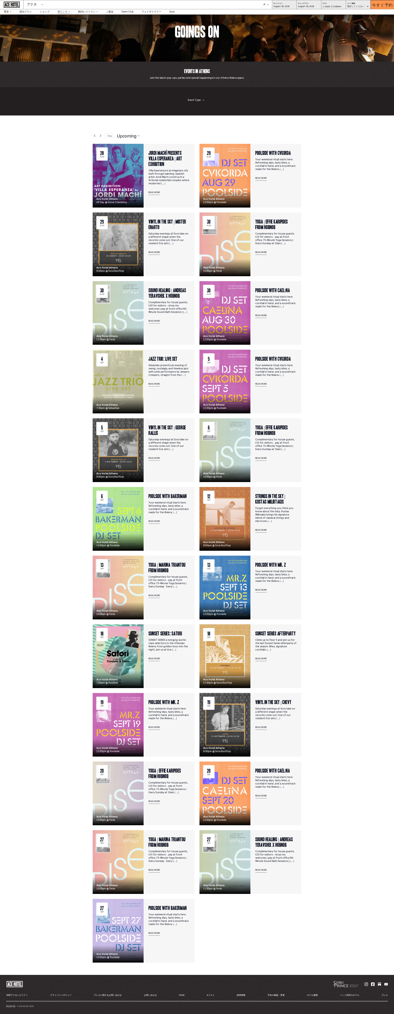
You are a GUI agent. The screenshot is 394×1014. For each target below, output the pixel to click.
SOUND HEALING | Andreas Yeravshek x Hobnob (167, 293)
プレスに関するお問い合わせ (108, 995)
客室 (6, 11)
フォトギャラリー (151, 11)
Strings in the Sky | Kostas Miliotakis (270, 498)
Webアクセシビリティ (17, 995)
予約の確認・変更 (276, 995)
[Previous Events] (94, 136)
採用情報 (241, 995)
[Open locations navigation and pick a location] (42, 4)
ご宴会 (109, 11)
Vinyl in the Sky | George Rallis (167, 430)
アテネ (32, 4)
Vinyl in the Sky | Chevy (273, 702)
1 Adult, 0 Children (331, 7)
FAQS (182, 995)
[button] (284, 6)
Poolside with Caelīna (272, 290)
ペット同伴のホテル (349, 995)
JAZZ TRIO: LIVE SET (163, 359)
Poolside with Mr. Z (270, 565)
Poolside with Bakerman (168, 496)
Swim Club (127, 11)
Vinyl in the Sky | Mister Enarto (167, 224)
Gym (172, 11)
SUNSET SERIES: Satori (165, 633)
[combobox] (358, 6)
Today (109, 135)
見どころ (62, 11)
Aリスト (211, 995)
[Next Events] (100, 136)
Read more (154, 192)
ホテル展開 (312, 995)
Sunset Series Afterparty (275, 633)
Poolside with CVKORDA (273, 153)
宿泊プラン (25, 11)
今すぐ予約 (382, 4)
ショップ (45, 11)
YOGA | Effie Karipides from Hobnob (271, 224)
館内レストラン (86, 11)
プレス (384, 995)
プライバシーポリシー (61, 995)
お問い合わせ (150, 995)
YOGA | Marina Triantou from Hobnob (167, 567)
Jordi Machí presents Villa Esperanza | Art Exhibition (165, 158)
